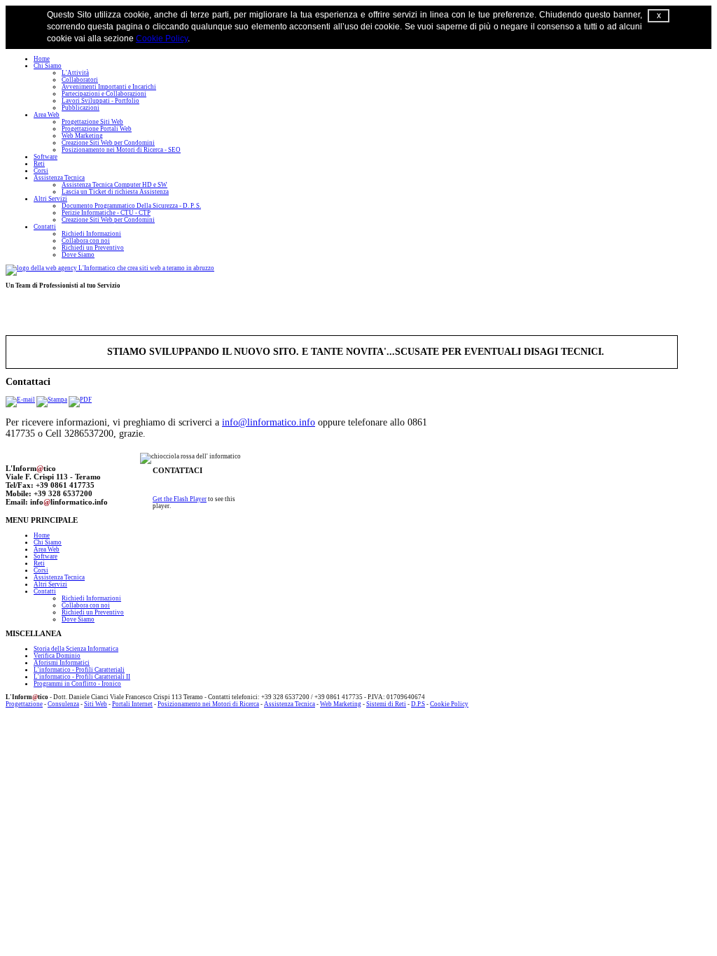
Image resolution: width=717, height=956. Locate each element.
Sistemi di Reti (386, 704)
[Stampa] (51, 399)
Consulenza (63, 704)
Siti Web (95, 704)
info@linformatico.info (268, 422)
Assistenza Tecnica (289, 704)
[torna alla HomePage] (110, 268)
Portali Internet (132, 704)
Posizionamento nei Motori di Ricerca (208, 704)
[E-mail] (20, 399)
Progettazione (24, 704)
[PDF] (80, 399)
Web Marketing (340, 704)
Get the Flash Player (180, 498)
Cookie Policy (162, 38)
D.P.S (418, 704)
